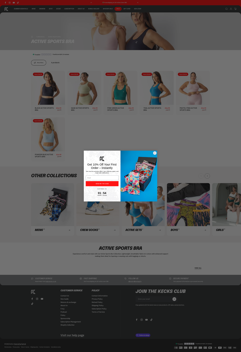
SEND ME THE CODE (102, 183)
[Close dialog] (154, 153)
